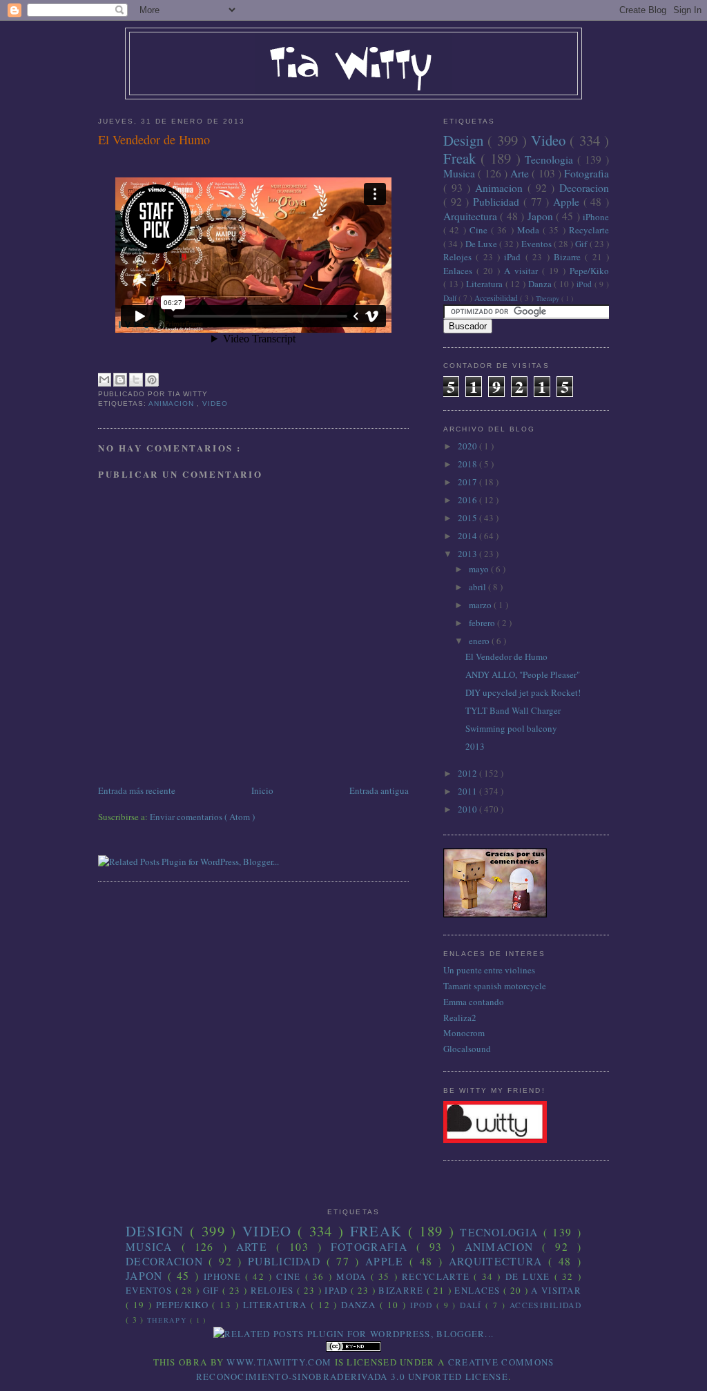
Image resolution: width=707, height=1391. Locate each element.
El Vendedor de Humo (154, 139)
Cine (480, 230)
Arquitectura (471, 216)
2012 (468, 773)
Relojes (459, 257)
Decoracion (584, 188)
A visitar (523, 270)
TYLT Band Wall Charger (513, 710)
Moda (530, 230)
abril (478, 587)
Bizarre (569, 257)
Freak (462, 158)
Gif (582, 243)
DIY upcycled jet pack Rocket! (523, 692)
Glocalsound (467, 1048)
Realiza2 (459, 1017)
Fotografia (586, 173)
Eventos (537, 243)
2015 (468, 518)
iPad (514, 257)
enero (480, 640)
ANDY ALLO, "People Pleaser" (522, 674)
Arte (521, 173)
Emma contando (473, 1001)
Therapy (548, 298)
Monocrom (464, 1033)
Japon (541, 216)
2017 (468, 482)
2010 (468, 809)
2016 (468, 500)
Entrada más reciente (136, 790)
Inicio (262, 790)
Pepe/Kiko (589, 270)
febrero (483, 622)
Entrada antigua (379, 790)
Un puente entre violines (489, 970)
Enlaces (459, 270)
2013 (468, 553)
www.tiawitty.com (278, 1362)
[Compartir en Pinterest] (152, 380)
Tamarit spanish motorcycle (494, 986)
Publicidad (498, 201)
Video (215, 403)
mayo (480, 569)
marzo (481, 605)
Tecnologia (551, 159)
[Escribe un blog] (120, 380)
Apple (568, 201)
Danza (541, 284)
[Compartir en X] (136, 380)
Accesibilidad (497, 298)
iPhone (596, 217)
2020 (468, 446)
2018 (468, 464)
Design (465, 140)
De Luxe (482, 243)
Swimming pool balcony (511, 728)
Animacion (172, 403)
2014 (468, 535)
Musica (460, 173)
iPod (585, 284)
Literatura (485, 284)
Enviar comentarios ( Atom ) (202, 816)
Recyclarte (589, 230)
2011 (468, 791)
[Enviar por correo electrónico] (104, 380)
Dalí (450, 298)
